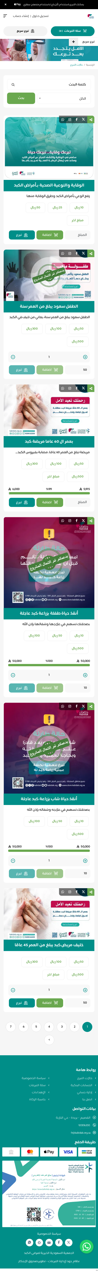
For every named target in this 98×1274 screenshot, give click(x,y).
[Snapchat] (39, 1242)
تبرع (19, 235)
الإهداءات (39, 1092)
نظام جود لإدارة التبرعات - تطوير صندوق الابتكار (49, 1261)
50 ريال (36, 208)
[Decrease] (13, 357)
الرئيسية (90, 65)
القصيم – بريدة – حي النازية (73, 1117)
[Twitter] (68, 1242)
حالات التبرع (85, 1078)
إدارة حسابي (85, 1092)
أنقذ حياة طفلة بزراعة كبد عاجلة (49, 613)
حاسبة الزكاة (37, 1099)
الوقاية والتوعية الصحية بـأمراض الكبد (49, 185)
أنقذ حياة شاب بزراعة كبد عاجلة (49, 799)
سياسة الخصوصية (34, 1078)
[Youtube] (49, 1242)
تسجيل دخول (40, 16)
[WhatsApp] (29, 1242)
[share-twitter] (83, 119)
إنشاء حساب (21, 16)
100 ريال (56, 329)
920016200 (84, 1125)
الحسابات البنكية (82, 1085)
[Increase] (85, 357)
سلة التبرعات (37, 1085)
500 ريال (78, 341)
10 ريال (79, 208)
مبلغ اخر (78, 220)
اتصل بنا (87, 1099)
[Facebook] (59, 1242)
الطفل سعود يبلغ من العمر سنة (49, 306)
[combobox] (64, 98)
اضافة (47, 235)
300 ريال (32, 329)
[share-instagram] (69, 119)
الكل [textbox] (82, 99)
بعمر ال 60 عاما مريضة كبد (49, 441)
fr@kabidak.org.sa (80, 1132)
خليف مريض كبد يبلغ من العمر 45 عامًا (49, 945)
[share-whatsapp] (62, 119)
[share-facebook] (76, 119)
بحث (21, 98)
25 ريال (57, 208)
